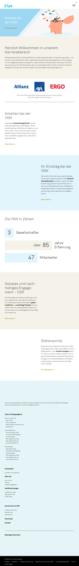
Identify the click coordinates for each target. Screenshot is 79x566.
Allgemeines (9, 426)
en (76, 2)
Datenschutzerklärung (26, 561)
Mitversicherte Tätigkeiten (13, 434)
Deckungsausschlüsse (12, 439)
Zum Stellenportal (11, 28)
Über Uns (8, 476)
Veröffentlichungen (10, 492)
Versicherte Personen (12, 443)
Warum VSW (9, 420)
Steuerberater (9, 446)
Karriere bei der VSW (12, 506)
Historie (7, 482)
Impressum (14, 561)
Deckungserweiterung (12, 441)
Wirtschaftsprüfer (10, 430)
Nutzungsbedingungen (62, 561)
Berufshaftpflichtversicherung (15, 424)
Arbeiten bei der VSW (11, 510)
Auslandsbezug (10, 436)
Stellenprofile (9, 512)
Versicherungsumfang (12, 432)
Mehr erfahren (9, 144)
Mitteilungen (8, 496)
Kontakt (8, 523)
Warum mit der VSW (10, 418)
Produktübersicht (11, 422)
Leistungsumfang (11, 449)
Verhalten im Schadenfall (12, 472)
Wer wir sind (8, 480)
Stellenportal (8, 514)
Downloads (9, 519)
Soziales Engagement (11, 484)
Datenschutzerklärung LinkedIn (44, 561)
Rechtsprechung (10, 494)
